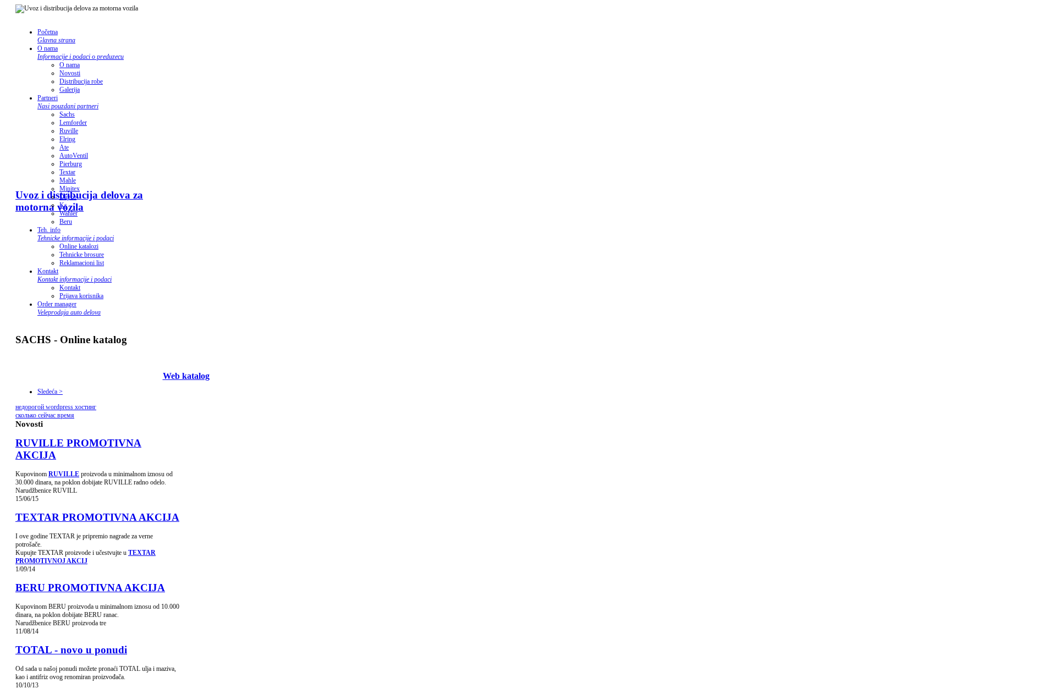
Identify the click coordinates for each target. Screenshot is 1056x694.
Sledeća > (50, 391)
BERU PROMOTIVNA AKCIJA (90, 587)
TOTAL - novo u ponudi (71, 650)
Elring (67, 139)
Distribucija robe (81, 81)
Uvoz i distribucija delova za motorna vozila (79, 201)
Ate (64, 147)
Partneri (67, 102)
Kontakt (74, 275)
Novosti (69, 73)
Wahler (68, 213)
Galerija (69, 89)
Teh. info (75, 234)
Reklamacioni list (81, 263)
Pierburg (70, 164)
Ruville (68, 131)
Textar (67, 172)
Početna (56, 36)
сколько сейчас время (44, 415)
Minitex (69, 188)
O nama (80, 52)
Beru (65, 221)
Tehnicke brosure (81, 254)
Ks (63, 205)
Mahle (67, 180)
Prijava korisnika (81, 296)
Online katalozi (78, 246)
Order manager (69, 308)
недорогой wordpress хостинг (55, 407)
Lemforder (73, 122)
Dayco (67, 197)
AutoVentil (73, 155)
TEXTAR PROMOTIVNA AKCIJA (97, 517)
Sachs (67, 114)
